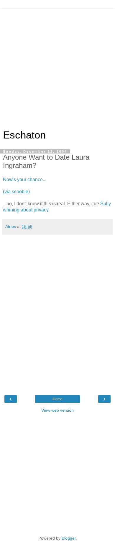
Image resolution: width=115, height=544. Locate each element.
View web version (57, 410)
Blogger (69, 538)
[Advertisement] (57, 66)
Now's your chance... (24, 179)
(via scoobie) (16, 191)
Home (58, 399)
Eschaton (24, 135)
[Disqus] (57, 311)
